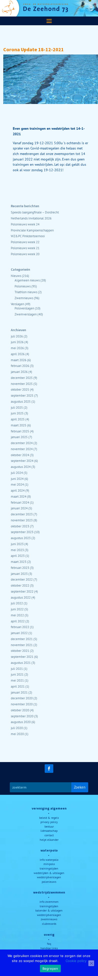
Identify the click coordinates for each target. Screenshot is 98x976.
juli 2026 (17, 336)
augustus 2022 (21, 597)
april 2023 (18, 556)
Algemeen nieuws (27, 280)
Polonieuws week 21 (25, 248)
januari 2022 (19, 633)
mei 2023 (17, 550)
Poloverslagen (24, 308)
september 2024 (22, 461)
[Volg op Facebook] (49, 768)
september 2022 (22, 591)
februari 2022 (20, 627)
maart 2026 (18, 360)
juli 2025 (17, 407)
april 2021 (18, 686)
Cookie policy (76, 961)
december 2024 (22, 443)
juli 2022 (17, 603)
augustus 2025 (21, 401)
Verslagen (17, 304)
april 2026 (18, 354)
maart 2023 (18, 562)
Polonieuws (23, 286)
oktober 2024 (20, 455)
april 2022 (18, 621)
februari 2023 (20, 568)
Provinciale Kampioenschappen (32, 230)
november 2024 (22, 449)
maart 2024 (18, 496)
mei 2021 (17, 680)
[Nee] (91, 963)
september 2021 (22, 657)
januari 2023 (19, 574)
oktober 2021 (20, 651)
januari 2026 (19, 372)
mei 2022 (17, 615)
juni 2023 (17, 544)
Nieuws (16, 276)
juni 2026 (17, 342)
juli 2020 (17, 728)
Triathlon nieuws (26, 292)
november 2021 (22, 645)
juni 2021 (17, 674)
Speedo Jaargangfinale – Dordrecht (35, 212)
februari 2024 (20, 502)
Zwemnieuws (24, 298)
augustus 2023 (21, 538)
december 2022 (22, 579)
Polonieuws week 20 (25, 254)
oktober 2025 (20, 389)
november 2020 (22, 704)
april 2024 (18, 490)
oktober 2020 (20, 710)
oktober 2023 (20, 526)
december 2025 (22, 378)
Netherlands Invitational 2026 (31, 218)
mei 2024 (17, 484)
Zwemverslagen (26, 314)
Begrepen (50, 969)
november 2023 (22, 520)
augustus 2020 (21, 722)
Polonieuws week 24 (25, 224)
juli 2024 (17, 473)
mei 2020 (17, 734)
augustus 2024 (21, 467)
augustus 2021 (21, 663)
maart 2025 (18, 425)
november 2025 (22, 384)
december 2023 (22, 514)
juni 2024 (17, 479)
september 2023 (22, 532)
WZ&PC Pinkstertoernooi (28, 236)
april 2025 (18, 419)
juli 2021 (17, 669)
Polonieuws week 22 (25, 242)
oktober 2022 (20, 585)
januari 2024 (19, 508)
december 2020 (22, 698)
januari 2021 (19, 692)
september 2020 (22, 716)
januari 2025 (19, 437)
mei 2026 (17, 348)
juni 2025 (17, 413)
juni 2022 (17, 609)
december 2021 (22, 639)
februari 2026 (20, 366)
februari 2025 (20, 431)
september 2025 (22, 395)
